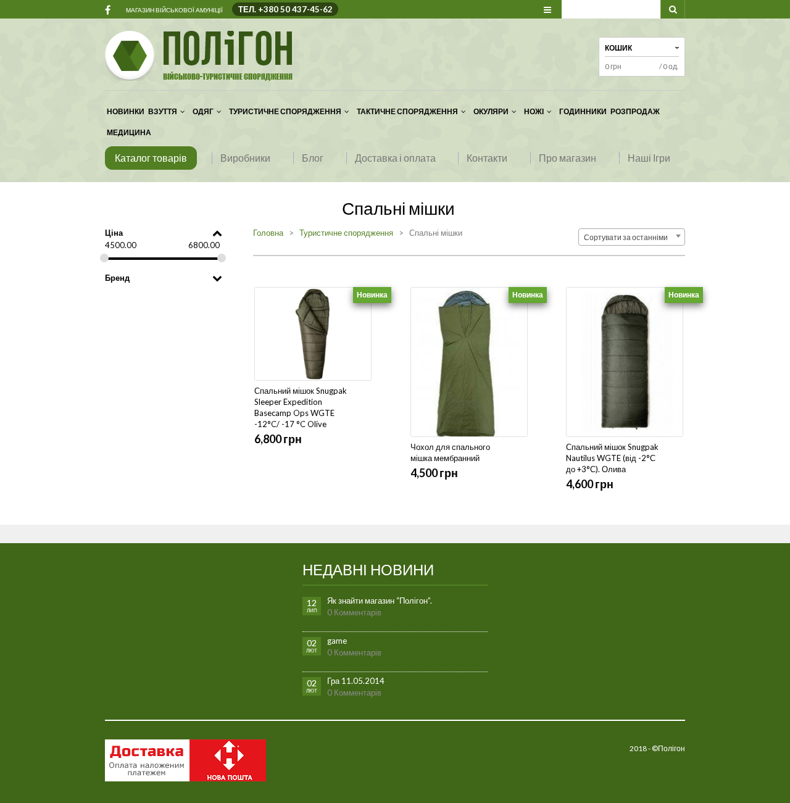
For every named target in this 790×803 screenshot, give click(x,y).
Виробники (245, 158)
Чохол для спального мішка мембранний (450, 452)
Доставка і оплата (395, 158)
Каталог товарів (151, 158)
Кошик (618, 47)
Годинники (583, 111)
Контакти (487, 158)
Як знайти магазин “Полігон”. (379, 600)
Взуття (162, 111)
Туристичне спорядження (285, 111)
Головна (268, 233)
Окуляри (491, 111)
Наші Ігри (649, 158)
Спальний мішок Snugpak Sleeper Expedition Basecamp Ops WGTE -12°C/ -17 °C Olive (300, 407)
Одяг (203, 111)
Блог (312, 158)
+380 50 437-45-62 (295, 9)
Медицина (129, 132)
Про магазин (567, 158)
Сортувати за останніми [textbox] (628, 237)
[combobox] (631, 237)
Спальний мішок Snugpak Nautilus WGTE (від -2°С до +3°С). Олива (612, 458)
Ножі (534, 111)
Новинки (125, 111)
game (337, 641)
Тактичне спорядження (407, 111)
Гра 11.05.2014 (356, 681)
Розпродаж (635, 111)
